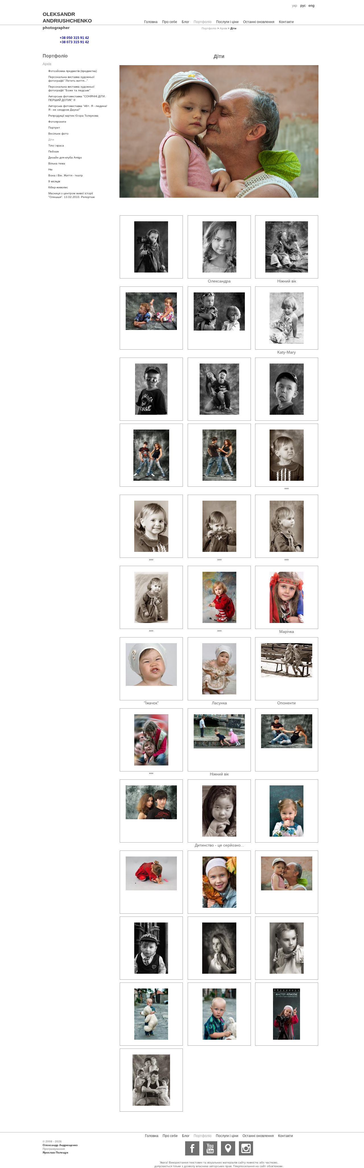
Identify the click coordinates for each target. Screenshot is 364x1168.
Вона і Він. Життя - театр (65, 175)
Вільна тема (56, 163)
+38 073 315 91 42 (74, 42)
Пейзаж (53, 151)
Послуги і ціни (227, 22)
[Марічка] (286, 597)
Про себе (169, 22)
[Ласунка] (219, 668)
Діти (51, 139)
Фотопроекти (57, 121)
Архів (223, 28)
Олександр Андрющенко (60, 1145)
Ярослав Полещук (55, 1152)
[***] (286, 455)
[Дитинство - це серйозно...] (219, 811)
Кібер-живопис (58, 187)
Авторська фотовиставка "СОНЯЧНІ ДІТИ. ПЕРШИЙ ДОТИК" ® (77, 98)
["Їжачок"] (151, 668)
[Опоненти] (286, 668)
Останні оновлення (258, 22)
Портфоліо (203, 22)
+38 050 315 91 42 (74, 38)
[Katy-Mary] (286, 318)
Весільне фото (58, 133)
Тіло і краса (56, 145)
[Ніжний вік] (286, 246)
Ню (50, 169)
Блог (185, 22)
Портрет (54, 127)
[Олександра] (219, 246)
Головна (151, 22)
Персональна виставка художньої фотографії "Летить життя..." (71, 78)
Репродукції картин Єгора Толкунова (73, 115)
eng (312, 6)
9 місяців (54, 181)
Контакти (286, 22)
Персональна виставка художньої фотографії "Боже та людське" (71, 88)
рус (303, 6)
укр (294, 6)
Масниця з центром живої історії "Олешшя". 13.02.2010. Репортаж (71, 195)
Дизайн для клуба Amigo (65, 157)
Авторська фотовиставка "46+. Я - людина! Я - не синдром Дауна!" (77, 107)
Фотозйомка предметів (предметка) (72, 71)
